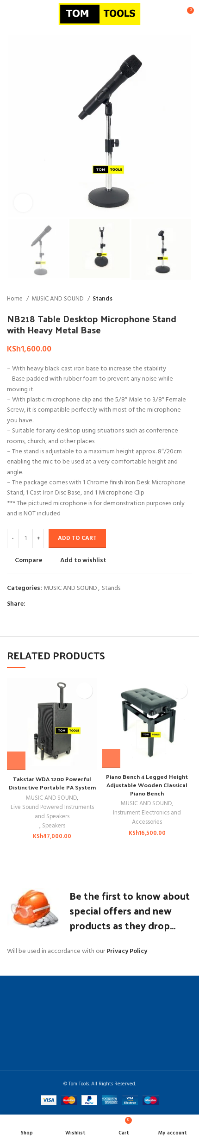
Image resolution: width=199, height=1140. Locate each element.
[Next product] (187, 298)
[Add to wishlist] (84, 691)
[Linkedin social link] (65, 604)
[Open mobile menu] (10, 14)
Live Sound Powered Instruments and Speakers (52, 812)
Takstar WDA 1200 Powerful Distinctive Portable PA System (52, 782)
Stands (102, 299)
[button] (16, 761)
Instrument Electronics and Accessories (147, 817)
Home (15, 299)
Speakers (53, 826)
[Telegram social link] (75, 604)
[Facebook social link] (33, 604)
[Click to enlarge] (23, 203)
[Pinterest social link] (54, 604)
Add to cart (77, 538)
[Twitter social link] (43, 604)
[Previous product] (169, 298)
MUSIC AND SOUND (58, 299)
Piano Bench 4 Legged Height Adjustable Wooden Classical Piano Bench (147, 784)
